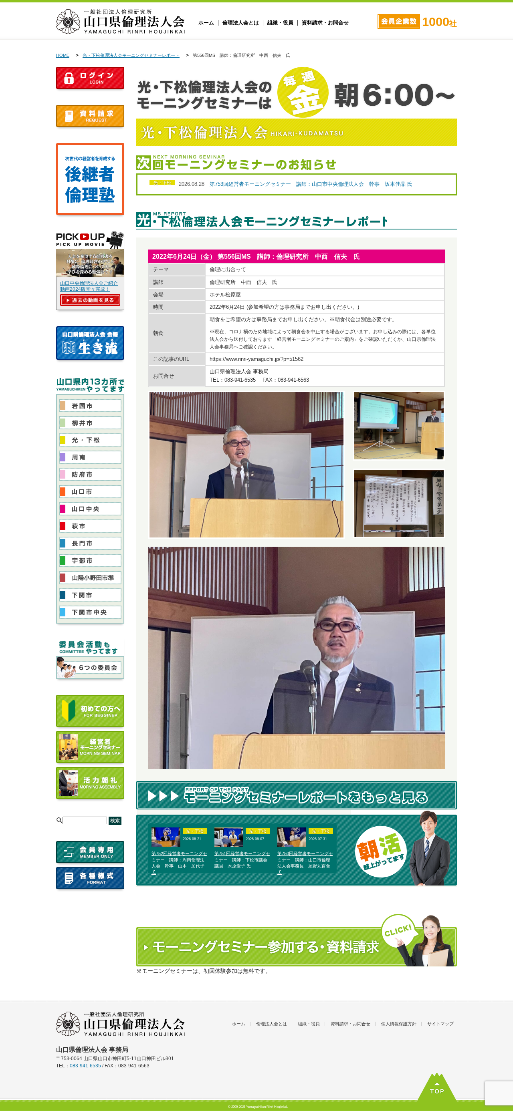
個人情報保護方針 (398, 1023)
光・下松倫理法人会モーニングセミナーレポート (131, 55)
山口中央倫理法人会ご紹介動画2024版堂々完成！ (89, 286)
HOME (62, 55)
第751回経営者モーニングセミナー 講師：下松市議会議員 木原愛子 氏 (242, 860)
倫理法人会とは (240, 23)
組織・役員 (280, 23)
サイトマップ (440, 1023)
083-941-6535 (85, 1065)
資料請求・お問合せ (325, 23)
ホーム (206, 23)
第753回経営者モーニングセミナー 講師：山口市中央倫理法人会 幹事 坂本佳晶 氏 (311, 184)
